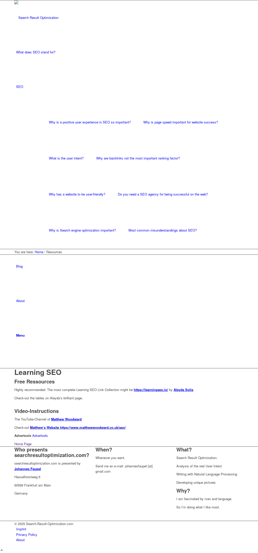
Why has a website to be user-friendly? (77, 194)
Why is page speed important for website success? (180, 122)
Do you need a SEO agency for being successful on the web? (163, 194)
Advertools (40, 435)
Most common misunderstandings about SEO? (162, 230)
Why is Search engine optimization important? (82, 230)
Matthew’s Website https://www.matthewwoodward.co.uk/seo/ (78, 427)
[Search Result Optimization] (52, 17)
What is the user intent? (66, 158)
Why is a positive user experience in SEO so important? (90, 122)
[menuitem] (130, 52)
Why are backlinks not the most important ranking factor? (138, 158)
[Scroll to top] (1, 550)
